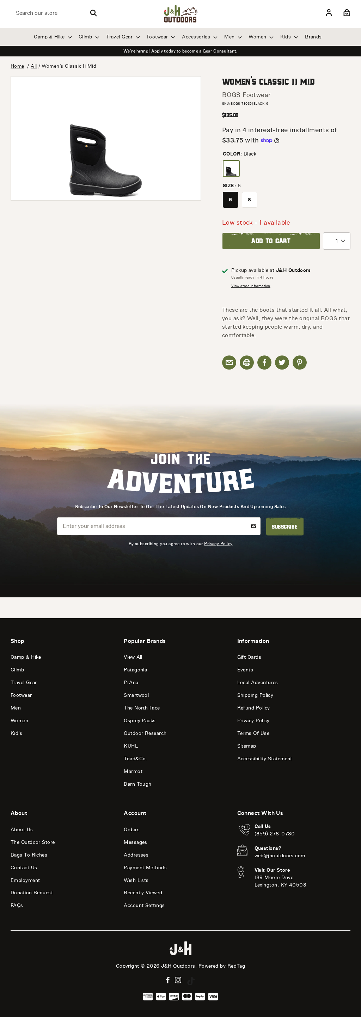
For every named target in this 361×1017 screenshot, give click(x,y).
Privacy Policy (218, 543)
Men (230, 37)
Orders (132, 830)
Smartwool (136, 695)
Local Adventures (257, 683)
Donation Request (32, 893)
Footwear (158, 37)
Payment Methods (145, 868)
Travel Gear (120, 37)
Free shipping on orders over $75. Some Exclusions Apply (180, 51)
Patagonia (135, 670)
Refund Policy (253, 708)
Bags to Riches (29, 855)
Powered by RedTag (221, 966)
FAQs (17, 905)
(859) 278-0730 (275, 834)
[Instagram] (178, 980)
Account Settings (144, 905)
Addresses (136, 855)
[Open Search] (93, 13)
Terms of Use (253, 733)
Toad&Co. (135, 759)
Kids (286, 37)
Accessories (197, 37)
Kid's (16, 733)
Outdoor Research (145, 733)
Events (245, 670)
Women (258, 37)
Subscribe (285, 526)
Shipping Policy (255, 695)
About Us (22, 830)
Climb (86, 37)
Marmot (133, 771)
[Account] (328, 13)
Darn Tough (138, 784)
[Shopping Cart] (346, 13)
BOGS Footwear (246, 95)
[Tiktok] (191, 981)
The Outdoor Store (33, 842)
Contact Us (24, 868)
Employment (25, 880)
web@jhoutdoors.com (280, 856)
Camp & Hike (50, 37)
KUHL (131, 746)
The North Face (142, 708)
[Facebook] (168, 980)
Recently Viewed (143, 893)
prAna (131, 683)
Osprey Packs (139, 721)
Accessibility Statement (264, 759)
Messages (135, 842)
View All (133, 657)
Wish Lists (136, 880)
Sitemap (246, 746)
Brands (313, 37)
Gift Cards (249, 657)
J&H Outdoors (178, 966)
